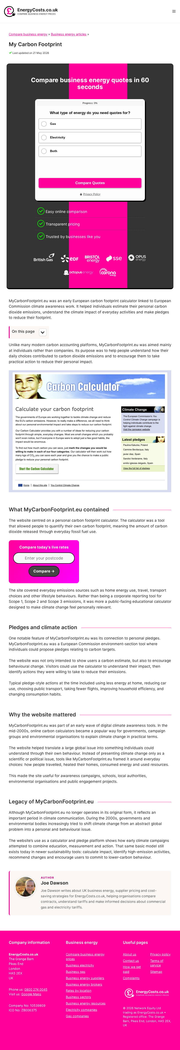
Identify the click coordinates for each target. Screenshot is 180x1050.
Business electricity (80, 965)
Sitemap (156, 972)
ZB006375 (29, 1010)
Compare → (44, 571)
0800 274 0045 (35, 989)
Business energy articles (68, 34)
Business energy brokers (84, 984)
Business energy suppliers (85, 978)
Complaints (131, 978)
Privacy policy (160, 954)
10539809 (37, 1005)
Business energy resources (86, 1003)
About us (129, 954)
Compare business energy (28, 34)
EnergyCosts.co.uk (37, 10)
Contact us (131, 961)
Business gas (75, 972)
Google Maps (31, 994)
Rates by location (78, 990)
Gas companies (77, 1016)
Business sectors (78, 997)
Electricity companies (81, 1010)
